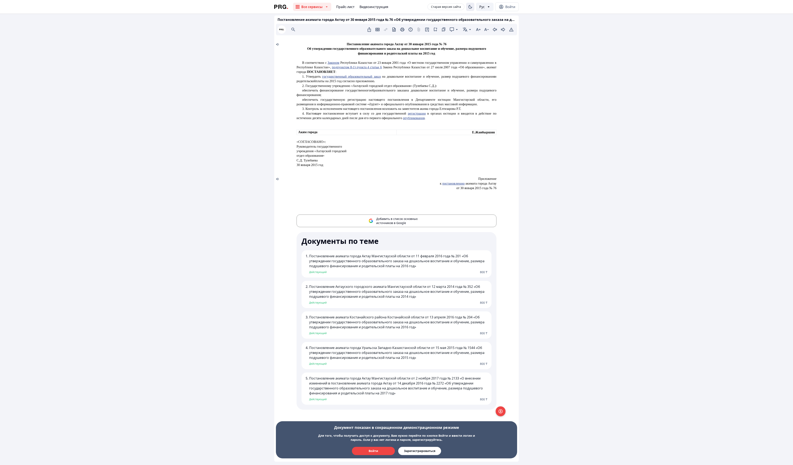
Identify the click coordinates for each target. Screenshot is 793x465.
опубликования (414, 118)
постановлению (453, 183)
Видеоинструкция (374, 7)
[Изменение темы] (470, 7)
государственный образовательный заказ (351, 76)
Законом (333, 62)
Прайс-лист (345, 7)
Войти (373, 451)
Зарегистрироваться (419, 451)
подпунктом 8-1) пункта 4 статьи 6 (357, 67)
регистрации (417, 113)
